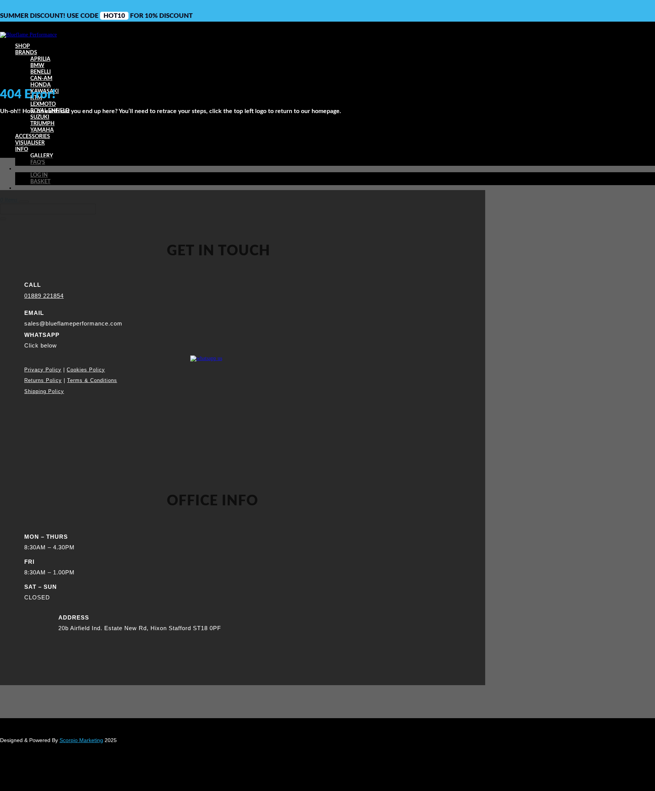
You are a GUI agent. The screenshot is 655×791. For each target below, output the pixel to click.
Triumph (42, 123)
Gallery (41, 156)
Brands (26, 52)
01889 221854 (44, 295)
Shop (22, 46)
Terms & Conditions (92, 380)
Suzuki (39, 117)
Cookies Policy (86, 370)
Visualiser (30, 143)
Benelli (40, 72)
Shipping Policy (44, 391)
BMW (37, 65)
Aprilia (40, 59)
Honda (40, 85)
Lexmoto (43, 104)
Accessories (32, 136)
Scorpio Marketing (81, 740)
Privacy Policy (42, 370)
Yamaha (42, 130)
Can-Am (41, 78)
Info (21, 149)
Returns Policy (43, 380)
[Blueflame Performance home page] (28, 35)
